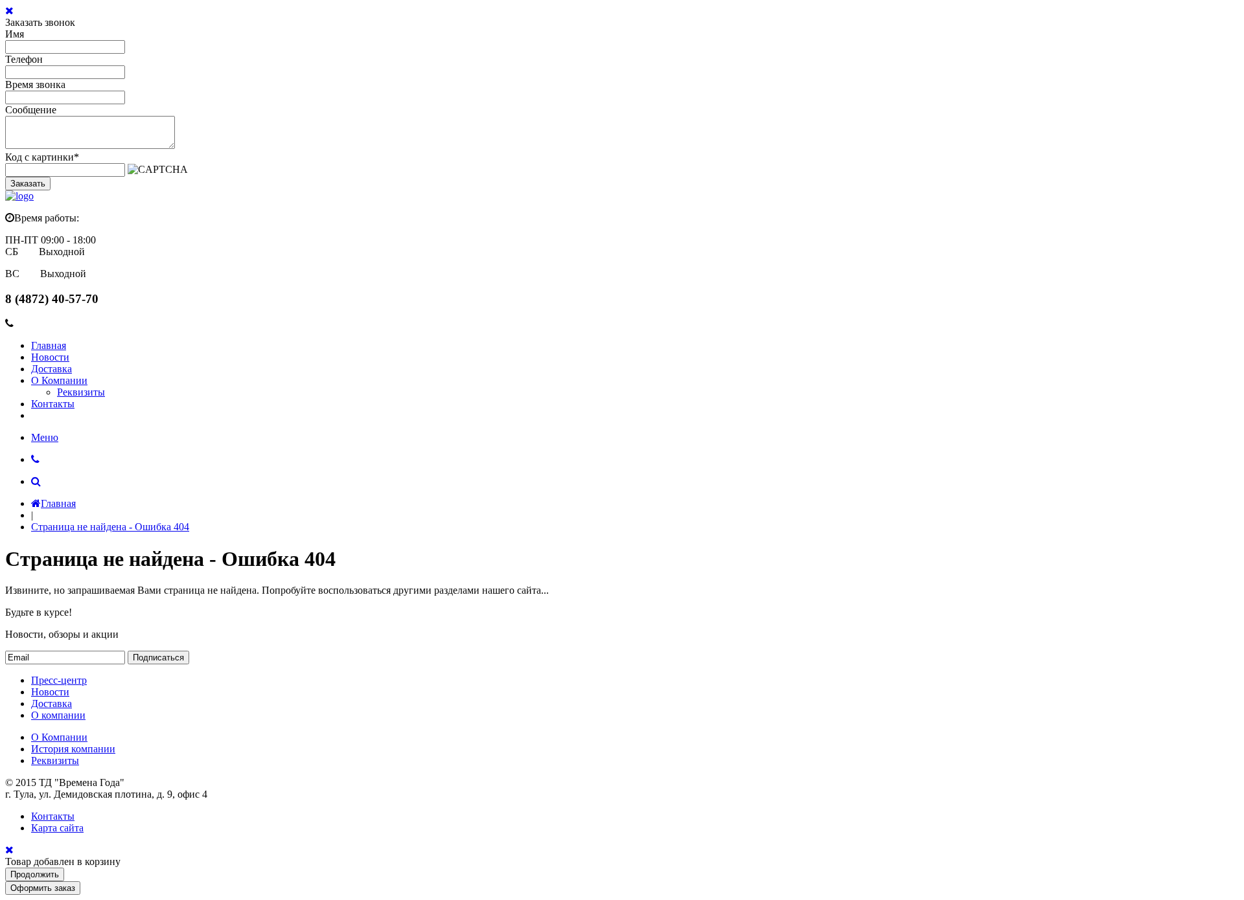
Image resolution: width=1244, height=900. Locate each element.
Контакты (53, 403)
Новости (50, 357)
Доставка (51, 368)
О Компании (59, 380)
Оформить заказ (42, 888)
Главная (48, 345)
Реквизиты (81, 392)
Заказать (27, 183)
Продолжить (34, 874)
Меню (44, 437)
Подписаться (158, 657)
